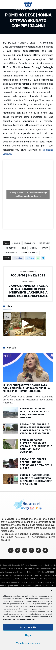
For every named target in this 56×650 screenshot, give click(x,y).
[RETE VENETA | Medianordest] (28, 1)
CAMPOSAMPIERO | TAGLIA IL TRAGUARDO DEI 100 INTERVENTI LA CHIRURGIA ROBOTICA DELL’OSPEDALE (28, 289)
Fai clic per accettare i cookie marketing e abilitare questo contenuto (28, 194)
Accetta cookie (28, 627)
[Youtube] (24, 550)
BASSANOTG (30, 243)
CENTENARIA (45, 243)
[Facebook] (10, 550)
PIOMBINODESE (12, 253)
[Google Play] (38, 550)
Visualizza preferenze (28, 643)
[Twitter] (17, 550)
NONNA (34, 248)
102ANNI (16, 243)
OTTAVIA (45, 248)
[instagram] (31, 550)
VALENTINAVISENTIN (30, 253)
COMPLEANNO (11, 248)
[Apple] (45, 550)
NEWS (24, 248)
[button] (51, 590)
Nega (28, 635)
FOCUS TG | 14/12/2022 (28, 274)
